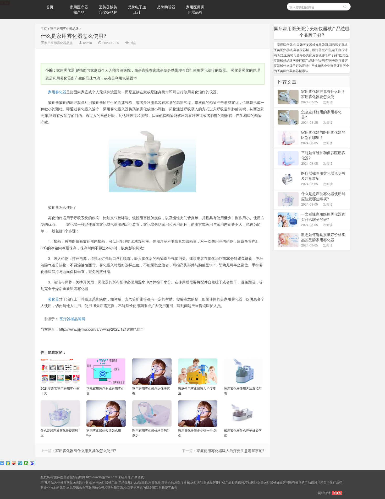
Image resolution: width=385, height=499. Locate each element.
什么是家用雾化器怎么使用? (73, 35)
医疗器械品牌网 (72, 318)
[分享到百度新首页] (32, 463)
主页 (44, 28)
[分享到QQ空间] (8, 463)
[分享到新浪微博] (14, 463)
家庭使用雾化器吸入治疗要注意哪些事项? (230, 450)
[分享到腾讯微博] (20, 463)
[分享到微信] (26, 463)
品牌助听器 (166, 6)
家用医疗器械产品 (79, 9)
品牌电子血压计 (137, 9)
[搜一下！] (345, 6)
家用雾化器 (57, 91)
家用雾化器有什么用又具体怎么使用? (85, 450)
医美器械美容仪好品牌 (108, 9)
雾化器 (53, 299)
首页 (49, 6)
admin (87, 42)
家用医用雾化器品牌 (195, 9)
